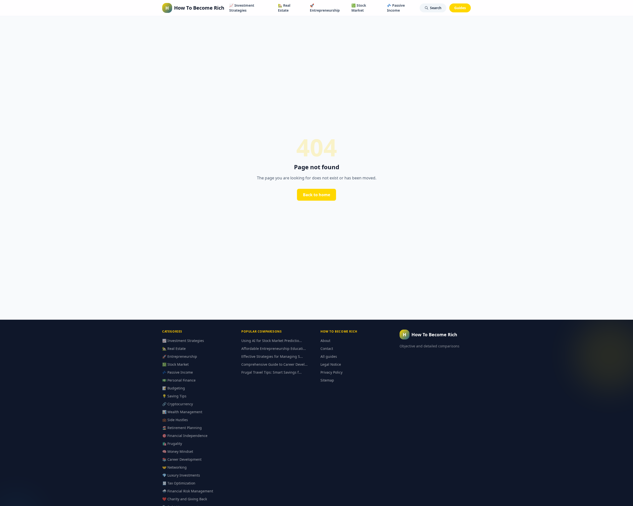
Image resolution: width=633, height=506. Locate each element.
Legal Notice (330, 364)
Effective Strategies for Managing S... (272, 356)
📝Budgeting (173, 388)
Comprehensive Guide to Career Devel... (274, 364)
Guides (460, 7)
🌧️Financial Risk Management (187, 491)
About (325, 340)
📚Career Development (182, 459)
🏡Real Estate (284, 8)
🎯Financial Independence (184, 435)
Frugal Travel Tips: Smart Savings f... (271, 372)
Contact (326, 348)
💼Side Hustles (175, 419)
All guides (328, 356)
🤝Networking (174, 467)
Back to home (316, 194)
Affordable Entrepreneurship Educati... (273, 348)
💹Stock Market (358, 8)
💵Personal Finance (179, 380)
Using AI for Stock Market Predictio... (271, 340)
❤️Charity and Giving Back (184, 499)
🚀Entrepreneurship (325, 8)
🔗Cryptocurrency (177, 404)
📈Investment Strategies (241, 8)
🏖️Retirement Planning (182, 427)
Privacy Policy (331, 372)
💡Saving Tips (174, 396)
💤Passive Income (396, 8)
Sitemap (327, 380)
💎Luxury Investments (181, 475)
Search (435, 7)
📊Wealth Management (182, 412)
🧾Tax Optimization (178, 483)
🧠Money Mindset (177, 451)
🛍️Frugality (172, 443)
